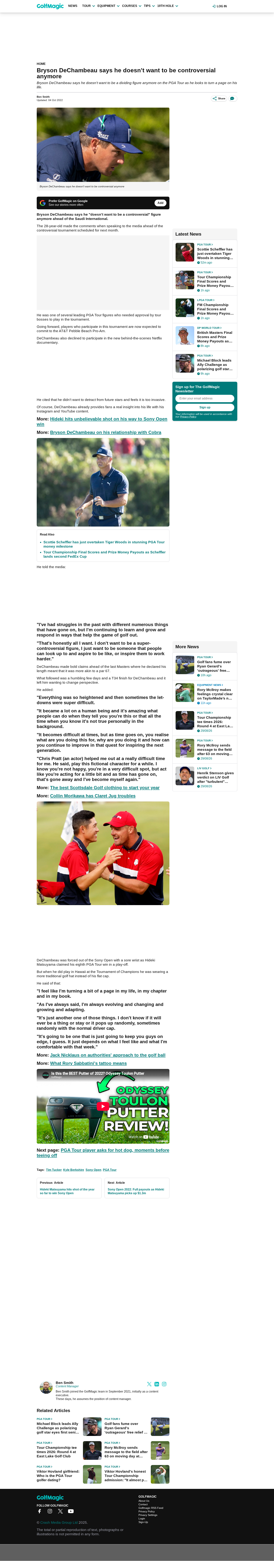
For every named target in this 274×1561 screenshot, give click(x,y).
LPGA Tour (204, 300)
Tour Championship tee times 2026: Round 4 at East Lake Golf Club (57, 1452)
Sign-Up (143, 1522)
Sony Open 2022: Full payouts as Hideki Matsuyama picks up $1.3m (136, 1191)
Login (141, 1518)
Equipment (106, 5)
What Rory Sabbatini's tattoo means (88, 1063)
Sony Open (93, 1169)
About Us (143, 1500)
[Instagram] (51, 1512)
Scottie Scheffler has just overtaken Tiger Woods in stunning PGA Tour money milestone (215, 253)
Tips (147, 5)
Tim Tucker (54, 1169)
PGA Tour (109, 1169)
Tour (86, 5)
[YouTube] (71, 1512)
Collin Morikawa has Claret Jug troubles (93, 795)
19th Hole (165, 5)
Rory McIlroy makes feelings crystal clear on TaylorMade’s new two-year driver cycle (215, 694)
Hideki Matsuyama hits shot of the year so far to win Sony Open (67, 1191)
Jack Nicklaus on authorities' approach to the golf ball (108, 1055)
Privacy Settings (147, 1515)
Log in (222, 6)
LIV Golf (203, 768)
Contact (143, 1504)
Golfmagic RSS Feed (150, 1508)
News (72, 5)
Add (160, 202)
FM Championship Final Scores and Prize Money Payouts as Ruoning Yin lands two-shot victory (215, 309)
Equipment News (209, 684)
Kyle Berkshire (73, 1169)
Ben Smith (43, 96)
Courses (129, 5)
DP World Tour (208, 327)
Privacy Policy (188, 416)
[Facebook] (40, 1512)
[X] (61, 1512)
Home (41, 63)
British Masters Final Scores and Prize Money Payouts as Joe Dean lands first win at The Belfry (214, 337)
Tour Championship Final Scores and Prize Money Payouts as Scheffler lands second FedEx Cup (215, 281)
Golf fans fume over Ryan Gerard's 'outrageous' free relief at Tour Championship (126, 1428)
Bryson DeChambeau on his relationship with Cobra (105, 432)
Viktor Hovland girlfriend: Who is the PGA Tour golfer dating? (58, 1475)
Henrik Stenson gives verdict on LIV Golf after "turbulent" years (215, 777)
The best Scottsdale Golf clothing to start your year (105, 787)
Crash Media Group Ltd (59, 1522)
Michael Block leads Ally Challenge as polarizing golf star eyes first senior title (58, 1428)
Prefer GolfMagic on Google (68, 201)
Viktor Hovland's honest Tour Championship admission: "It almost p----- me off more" (126, 1475)
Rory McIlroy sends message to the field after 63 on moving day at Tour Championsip (126, 1452)
